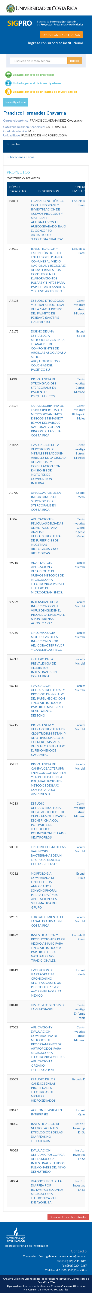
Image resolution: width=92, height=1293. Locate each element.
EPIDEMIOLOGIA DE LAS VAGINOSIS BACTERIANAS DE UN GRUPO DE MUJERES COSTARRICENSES (48, 855)
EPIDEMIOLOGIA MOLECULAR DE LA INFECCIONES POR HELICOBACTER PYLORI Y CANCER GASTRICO (48, 641)
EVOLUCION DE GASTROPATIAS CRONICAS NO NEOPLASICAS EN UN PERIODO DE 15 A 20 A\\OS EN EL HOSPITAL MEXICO (47, 982)
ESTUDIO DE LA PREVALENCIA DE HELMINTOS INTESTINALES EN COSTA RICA (44, 667)
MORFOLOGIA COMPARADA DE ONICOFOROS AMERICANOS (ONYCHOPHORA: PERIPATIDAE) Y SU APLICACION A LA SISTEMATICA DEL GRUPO (44, 890)
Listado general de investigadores (37, 83)
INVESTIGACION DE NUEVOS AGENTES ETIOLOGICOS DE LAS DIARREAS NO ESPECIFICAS (47, 1132)
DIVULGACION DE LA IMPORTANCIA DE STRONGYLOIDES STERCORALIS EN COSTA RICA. (46, 501)
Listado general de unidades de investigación (45, 91)
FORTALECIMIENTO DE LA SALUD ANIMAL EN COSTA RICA (47, 921)
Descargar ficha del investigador (68, 1217)
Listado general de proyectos (34, 74)
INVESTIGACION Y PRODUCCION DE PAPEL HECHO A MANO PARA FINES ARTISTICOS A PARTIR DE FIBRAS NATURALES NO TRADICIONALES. (48, 947)
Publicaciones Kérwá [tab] (20, 157)
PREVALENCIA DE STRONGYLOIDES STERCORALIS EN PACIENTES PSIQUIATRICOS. (43, 387)
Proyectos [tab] (14, 144)
